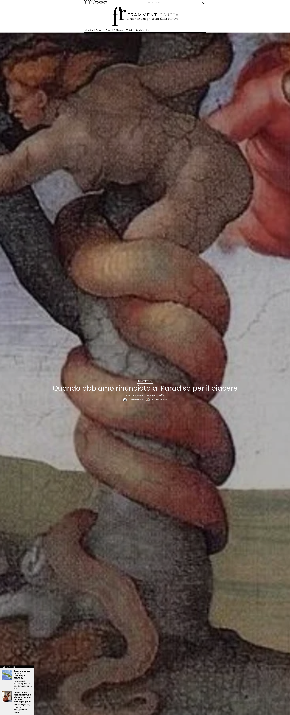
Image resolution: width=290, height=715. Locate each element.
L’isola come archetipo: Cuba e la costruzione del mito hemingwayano (22, 697)
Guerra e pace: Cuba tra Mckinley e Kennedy (22, 674)
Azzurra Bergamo (135, 399)
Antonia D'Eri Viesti (158, 399)
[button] (203, 2)
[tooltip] (85, 2)
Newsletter (145, 381)
